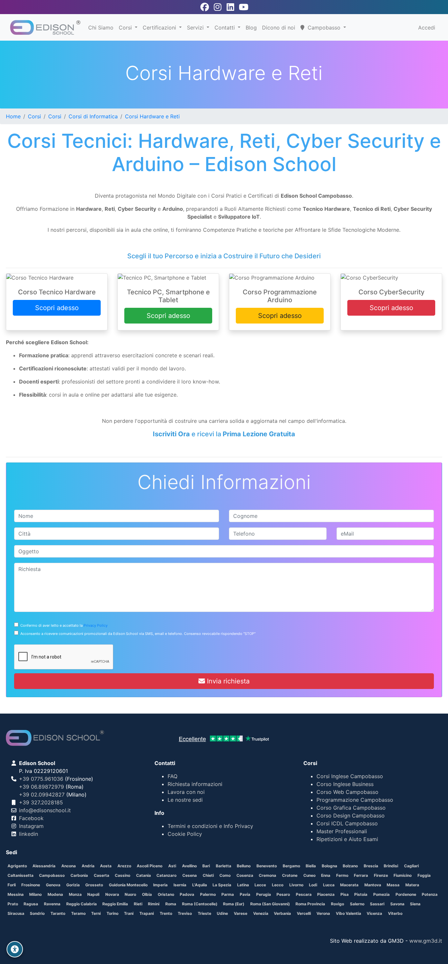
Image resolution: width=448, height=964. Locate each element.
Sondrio (37, 913)
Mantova (372, 884)
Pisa (344, 894)
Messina (16, 894)
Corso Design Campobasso (350, 815)
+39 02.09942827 (42, 794)
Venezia (260, 913)
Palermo (208, 894)
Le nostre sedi (185, 800)
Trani (128, 913)
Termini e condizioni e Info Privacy (210, 826)
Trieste (204, 913)
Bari (206, 865)
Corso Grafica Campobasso (351, 807)
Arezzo (124, 865)
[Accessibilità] (15, 949)
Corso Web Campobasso (347, 792)
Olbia (147, 894)
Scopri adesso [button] (57, 308)
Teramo (78, 913)
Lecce (260, 884)
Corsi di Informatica (93, 116)
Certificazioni (160, 27)
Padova (187, 894)
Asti (172, 865)
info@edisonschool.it (45, 810)
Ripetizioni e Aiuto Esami (347, 839)
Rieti (138, 903)
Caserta (101, 875)
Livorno (296, 884)
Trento (166, 913)
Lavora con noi (186, 792)
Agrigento (17, 865)
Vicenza (374, 913)
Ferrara (361, 875)
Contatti (225, 27)
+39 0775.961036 (41, 779)
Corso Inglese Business (345, 784)
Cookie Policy (185, 834)
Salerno (357, 903)
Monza (75, 894)
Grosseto (94, 884)
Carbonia (79, 875)
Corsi (126, 27)
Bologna (329, 865)
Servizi (196, 27)
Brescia (371, 865)
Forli (12, 884)
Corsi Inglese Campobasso (349, 776)
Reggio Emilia (115, 903)
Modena (55, 894)
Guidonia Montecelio (128, 884)
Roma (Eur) (233, 903)
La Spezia (222, 884)
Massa (393, 884)
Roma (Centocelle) (199, 903)
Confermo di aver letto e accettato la (63, 625)
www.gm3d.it (425, 940)
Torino (112, 913)
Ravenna (52, 903)
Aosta (106, 865)
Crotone (289, 875)
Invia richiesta (227, 681)
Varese (240, 913)
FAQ (172, 776)
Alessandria (43, 865)
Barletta (223, 865)
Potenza (430, 894)
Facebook (31, 818)
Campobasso (52, 875)
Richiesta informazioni (195, 784)
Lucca (329, 884)
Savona (397, 903)
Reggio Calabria (81, 903)
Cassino (122, 875)
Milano (35, 894)
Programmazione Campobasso (354, 800)
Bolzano (350, 865)
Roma (170, 903)
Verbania (282, 913)
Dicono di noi (278, 27)
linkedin (28, 834)
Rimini (153, 903)
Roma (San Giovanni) (270, 903)
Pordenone (406, 894)
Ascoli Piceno (149, 865)
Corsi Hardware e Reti (152, 116)
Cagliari (411, 865)
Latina (243, 884)
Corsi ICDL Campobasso (347, 823)
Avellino (189, 865)
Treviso (185, 913)
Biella (311, 865)
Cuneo (309, 875)
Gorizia (73, 884)
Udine (222, 913)
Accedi (426, 27)
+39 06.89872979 (41, 786)
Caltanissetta (20, 875)
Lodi (313, 884)
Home (13, 116)
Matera (412, 884)
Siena (415, 903)
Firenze (381, 875)
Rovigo (337, 903)
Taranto (58, 913)
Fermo (342, 875)
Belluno (244, 865)
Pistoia (360, 894)
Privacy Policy (96, 625)
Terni (96, 913)
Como (225, 875)
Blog (251, 27)
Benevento (266, 865)
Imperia (160, 884)
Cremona (267, 875)
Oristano (166, 894)
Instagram (31, 826)
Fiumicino (403, 875)
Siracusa (16, 913)
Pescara (304, 894)
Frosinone (30, 884)
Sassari (377, 903)
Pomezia (381, 894)
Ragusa (31, 903)
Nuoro (130, 894)
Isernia (179, 884)
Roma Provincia (310, 903)
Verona (323, 913)
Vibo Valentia (348, 913)
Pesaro (283, 894)
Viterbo (395, 913)
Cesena (189, 875)
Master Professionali (341, 831)
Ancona (68, 865)
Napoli (93, 894)
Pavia (245, 894)
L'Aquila (199, 884)
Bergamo (291, 865)
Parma (227, 894)
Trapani (146, 913)
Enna (325, 875)
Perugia (263, 894)
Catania (143, 875)
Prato (13, 903)
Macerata (349, 884)
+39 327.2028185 (41, 802)
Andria (88, 865)
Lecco (277, 884)
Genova (53, 884)
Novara (112, 894)
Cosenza (244, 875)
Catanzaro (166, 875)
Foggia (424, 875)
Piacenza (326, 894)
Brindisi (391, 865)
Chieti (208, 875)
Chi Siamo (100, 27)
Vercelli (304, 913)
